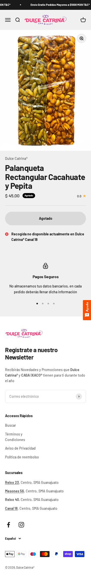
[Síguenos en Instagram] (21, 524)
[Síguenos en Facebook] (8, 524)
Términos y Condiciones (15, 437)
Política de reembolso (22, 457)
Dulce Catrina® (16, 158)
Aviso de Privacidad (20, 448)
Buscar (10, 425)
